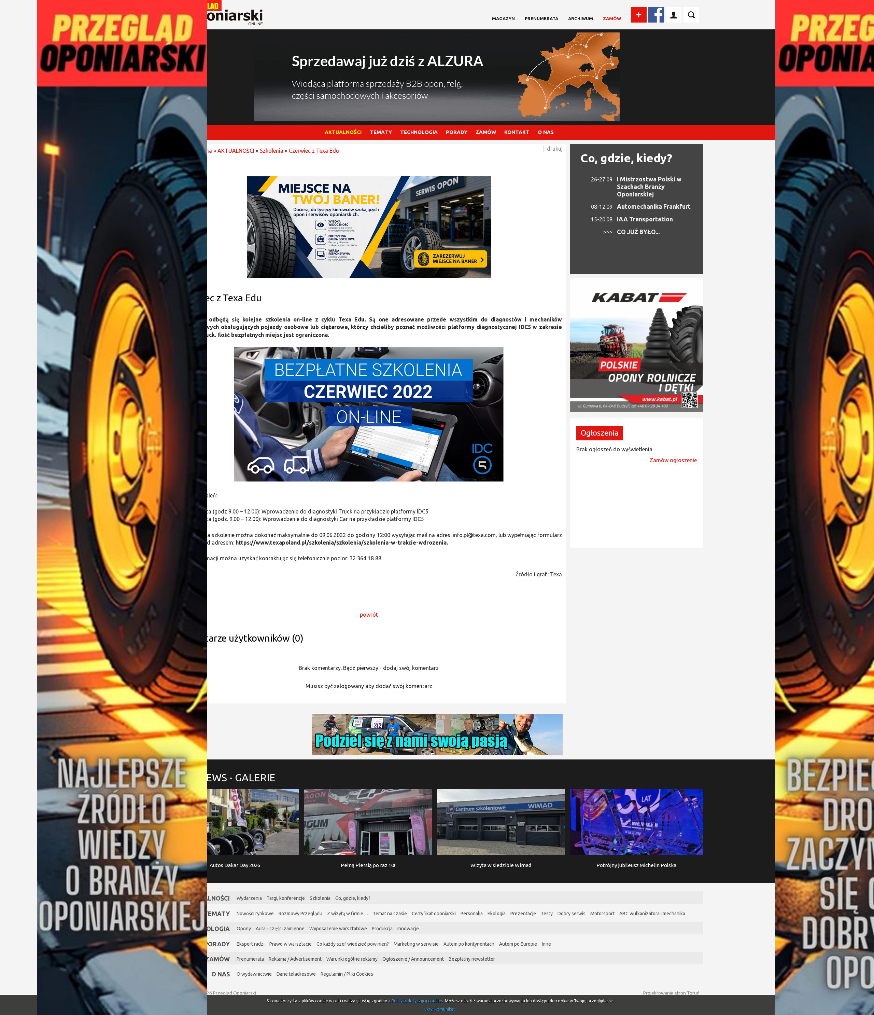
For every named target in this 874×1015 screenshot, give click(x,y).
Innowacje (408, 928)
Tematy (217, 913)
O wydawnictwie (254, 974)
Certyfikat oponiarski (434, 913)
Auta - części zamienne (280, 928)
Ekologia (497, 913)
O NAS (546, 132)
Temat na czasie (390, 913)
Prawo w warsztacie (290, 944)
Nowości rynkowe (255, 913)
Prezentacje (523, 913)
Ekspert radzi (251, 944)
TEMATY (381, 132)
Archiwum (580, 18)
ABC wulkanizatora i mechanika (652, 913)
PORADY (456, 132)
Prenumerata (541, 18)
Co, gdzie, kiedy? (626, 157)
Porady (217, 944)
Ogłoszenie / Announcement (413, 959)
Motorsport (602, 913)
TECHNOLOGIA (419, 132)
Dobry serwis (572, 913)
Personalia (472, 913)
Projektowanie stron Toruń (671, 993)
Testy (547, 913)
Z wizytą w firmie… (347, 913)
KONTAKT (517, 132)
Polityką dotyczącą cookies (417, 1001)
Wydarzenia (249, 898)
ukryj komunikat (439, 1009)
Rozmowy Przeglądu (300, 913)
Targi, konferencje (286, 898)
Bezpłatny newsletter (472, 959)
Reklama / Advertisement (295, 959)
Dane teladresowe (296, 974)
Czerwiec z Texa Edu (314, 151)
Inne (546, 944)
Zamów (612, 18)
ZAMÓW (486, 132)
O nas (220, 974)
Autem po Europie (518, 944)
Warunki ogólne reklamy (352, 959)
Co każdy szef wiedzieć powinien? (352, 944)
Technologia (208, 928)
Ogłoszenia (600, 432)
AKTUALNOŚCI (343, 132)
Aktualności (208, 898)
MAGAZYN (503, 18)
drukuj (555, 149)
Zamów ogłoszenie (673, 460)
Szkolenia (271, 151)
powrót (369, 615)
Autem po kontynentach (468, 944)
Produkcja (382, 928)
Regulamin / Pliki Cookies (347, 974)
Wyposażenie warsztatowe (338, 928)
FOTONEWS (223, 777)
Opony (244, 928)
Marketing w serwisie (416, 944)
